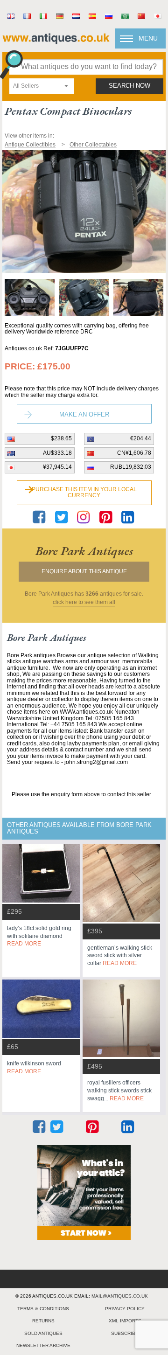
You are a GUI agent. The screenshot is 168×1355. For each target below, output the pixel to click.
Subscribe (125, 1333)
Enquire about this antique (84, 571)
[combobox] (41, 86)
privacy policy (125, 1308)
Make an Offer (84, 414)
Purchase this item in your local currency (84, 492)
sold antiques (43, 1333)
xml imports (125, 1320)
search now (129, 86)
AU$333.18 (57, 453)
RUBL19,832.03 (130, 467)
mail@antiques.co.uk (119, 1296)
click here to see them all (84, 602)
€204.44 (140, 438)
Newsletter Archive (43, 1345)
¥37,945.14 (57, 467)
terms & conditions (43, 1308)
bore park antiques (84, 551)
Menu (148, 38)
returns (43, 1320)
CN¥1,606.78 (134, 453)
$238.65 (61, 438)
